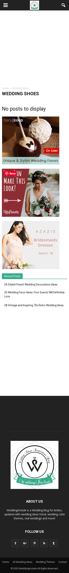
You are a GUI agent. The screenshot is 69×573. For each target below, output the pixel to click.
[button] (63, 5)
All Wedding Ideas (22, 562)
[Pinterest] (34, 543)
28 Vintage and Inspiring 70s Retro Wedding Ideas (34, 305)
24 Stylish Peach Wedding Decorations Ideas (31, 284)
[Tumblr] (54, 543)
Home (5, 562)
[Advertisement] (34, 47)
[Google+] (25, 543)
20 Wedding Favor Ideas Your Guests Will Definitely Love (34, 294)
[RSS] (44, 543)
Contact (62, 562)
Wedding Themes (45, 562)
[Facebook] (15, 543)
